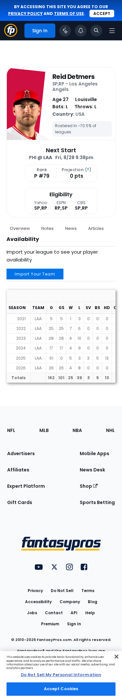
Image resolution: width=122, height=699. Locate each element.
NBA (77, 430)
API (74, 613)
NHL (110, 430)
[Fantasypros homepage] (10, 35)
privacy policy (25, 13)
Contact (54, 613)
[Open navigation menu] (112, 31)
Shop (86, 486)
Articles (96, 228)
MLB (44, 430)
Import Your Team (35, 274)
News (71, 228)
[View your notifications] (81, 31)
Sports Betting (97, 502)
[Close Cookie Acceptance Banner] (116, 656)
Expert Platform (26, 486)
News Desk (92, 470)
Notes (47, 228)
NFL (11, 430)
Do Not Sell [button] (62, 590)
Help (90, 613)
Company (70, 601)
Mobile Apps (94, 453)
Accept (101, 13)
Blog (92, 601)
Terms (87, 590)
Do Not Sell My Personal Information (61, 674)
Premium (50, 624)
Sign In (74, 624)
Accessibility (38, 601)
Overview (20, 228)
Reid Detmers (73, 77)
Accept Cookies (61, 689)
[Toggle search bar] (96, 31)
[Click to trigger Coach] (65, 31)
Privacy (35, 590)
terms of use (69, 13)
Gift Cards (19, 502)
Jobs (32, 613)
